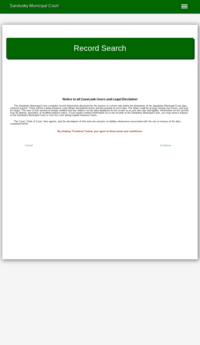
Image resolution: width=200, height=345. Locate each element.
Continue (165, 145)
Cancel (29, 145)
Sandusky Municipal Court (34, 6)
